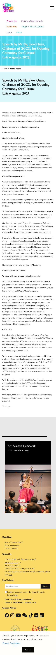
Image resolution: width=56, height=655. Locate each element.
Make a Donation (12, 545)
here (10, 574)
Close (28, 649)
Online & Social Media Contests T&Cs (20, 602)
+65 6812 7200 (11, 565)
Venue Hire (12, 26)
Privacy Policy (12, 595)
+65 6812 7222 (11, 562)
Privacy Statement (11, 643)
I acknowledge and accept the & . (26, 593)
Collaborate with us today (18, 450)
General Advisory (12, 548)
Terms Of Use (37, 592)
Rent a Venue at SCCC (14, 542)
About (19, 32)
